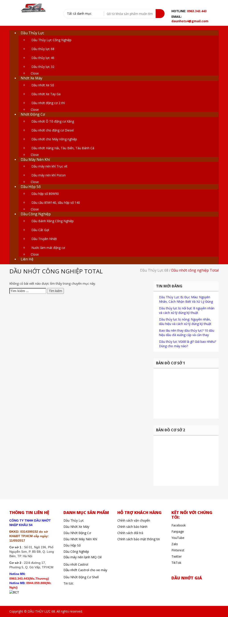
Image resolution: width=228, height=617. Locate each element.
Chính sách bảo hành (132, 526)
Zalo (174, 544)
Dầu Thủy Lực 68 (154, 270)
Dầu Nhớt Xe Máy (76, 526)
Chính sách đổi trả (130, 533)
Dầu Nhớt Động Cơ (77, 533)
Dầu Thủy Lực (73, 520)
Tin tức (68, 583)
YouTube (177, 538)
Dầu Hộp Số (72, 545)
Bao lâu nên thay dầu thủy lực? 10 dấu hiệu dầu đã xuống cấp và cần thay (186, 332)
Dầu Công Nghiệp (76, 551)
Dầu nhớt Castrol (75, 564)
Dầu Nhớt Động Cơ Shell (81, 577)
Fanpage (177, 531)
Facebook (178, 525)
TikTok (176, 563)
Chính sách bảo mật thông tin (138, 539)
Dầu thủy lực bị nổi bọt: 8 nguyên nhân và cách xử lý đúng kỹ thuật (186, 310)
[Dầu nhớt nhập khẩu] (33, 8)
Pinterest (177, 550)
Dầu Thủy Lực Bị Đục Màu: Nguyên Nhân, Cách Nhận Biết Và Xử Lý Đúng (186, 299)
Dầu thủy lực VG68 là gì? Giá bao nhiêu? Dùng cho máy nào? (187, 343)
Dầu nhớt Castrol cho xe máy (85, 570)
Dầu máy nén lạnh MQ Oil (82, 557)
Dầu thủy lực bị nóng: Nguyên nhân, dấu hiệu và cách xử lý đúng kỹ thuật (185, 321)
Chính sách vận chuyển (133, 520)
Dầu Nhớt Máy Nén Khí (80, 539)
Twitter (176, 556)
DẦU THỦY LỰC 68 (41, 611)
